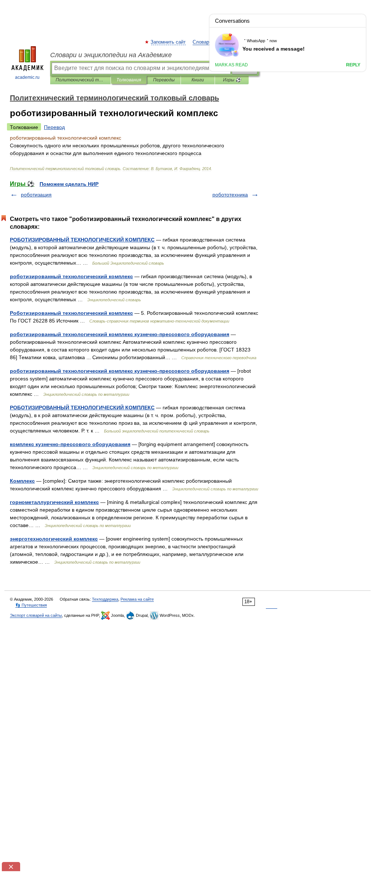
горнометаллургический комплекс (54, 502)
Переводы (164, 79)
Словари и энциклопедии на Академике (111, 55)
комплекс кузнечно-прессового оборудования (70, 444)
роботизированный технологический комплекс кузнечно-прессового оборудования (119, 334)
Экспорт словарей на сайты (36, 615)
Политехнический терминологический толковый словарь (80, 79)
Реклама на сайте (137, 599)
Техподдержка (105, 599)
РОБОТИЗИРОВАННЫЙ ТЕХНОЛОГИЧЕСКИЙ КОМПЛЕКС (82, 240)
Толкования (128, 79)
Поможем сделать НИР (69, 184)
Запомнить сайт (168, 42)
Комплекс (22, 481)
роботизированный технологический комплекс (71, 276)
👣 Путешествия (31, 605)
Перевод (54, 127)
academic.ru (27, 77)
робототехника (230, 195)
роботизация (36, 195)
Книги (198, 79)
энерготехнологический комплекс (54, 539)
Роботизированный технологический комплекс (71, 313)
